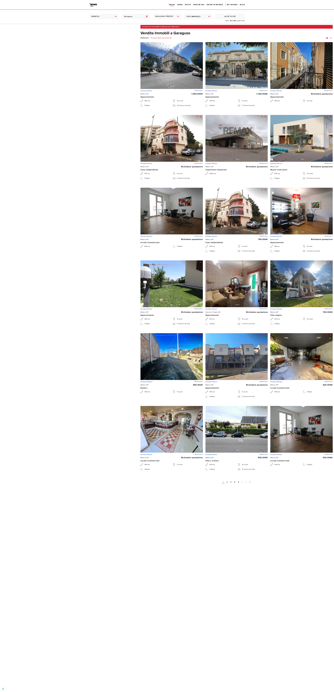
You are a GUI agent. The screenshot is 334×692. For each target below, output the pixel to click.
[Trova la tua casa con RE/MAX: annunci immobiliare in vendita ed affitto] (95, 5)
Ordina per (144, 38)
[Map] (69, 357)
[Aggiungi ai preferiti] (197, 44)
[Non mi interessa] (200, 44)
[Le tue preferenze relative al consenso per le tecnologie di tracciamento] (3, 689)
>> (250, 482)
